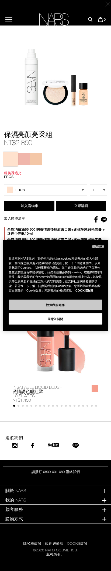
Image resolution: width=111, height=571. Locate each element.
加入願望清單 (14, 218)
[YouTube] (53, 445)
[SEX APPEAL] (95, 388)
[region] (55, 285)
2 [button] (20, 407)
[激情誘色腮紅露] (55, 342)
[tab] (55, 490)
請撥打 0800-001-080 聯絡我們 (56, 472)
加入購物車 (29, 205)
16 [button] (80, 407)
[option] (55, 356)
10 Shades (24, 395)
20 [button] (97, 407)
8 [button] (45, 407)
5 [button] (32, 407)
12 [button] (63, 407)
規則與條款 (54, 543)
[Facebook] (32, 445)
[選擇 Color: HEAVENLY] (23, 159)
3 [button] (24, 407)
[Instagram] (15, 445)
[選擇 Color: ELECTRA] (36, 159)
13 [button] (67, 407)
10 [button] (54, 407)
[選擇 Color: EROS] (10, 159)
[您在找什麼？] (90, 19)
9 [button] (50, 407)
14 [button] (71, 407)
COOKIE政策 (77, 543)
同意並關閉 (55, 319)
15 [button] (76, 407)
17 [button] (84, 407)
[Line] (75, 445)
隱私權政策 (32, 543)
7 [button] (41, 407)
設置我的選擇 (55, 305)
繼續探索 (98, 246)
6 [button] (37, 407)
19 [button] (93, 407)
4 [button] (28, 407)
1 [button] (15, 407)
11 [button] (58, 407)
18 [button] (88, 407)
